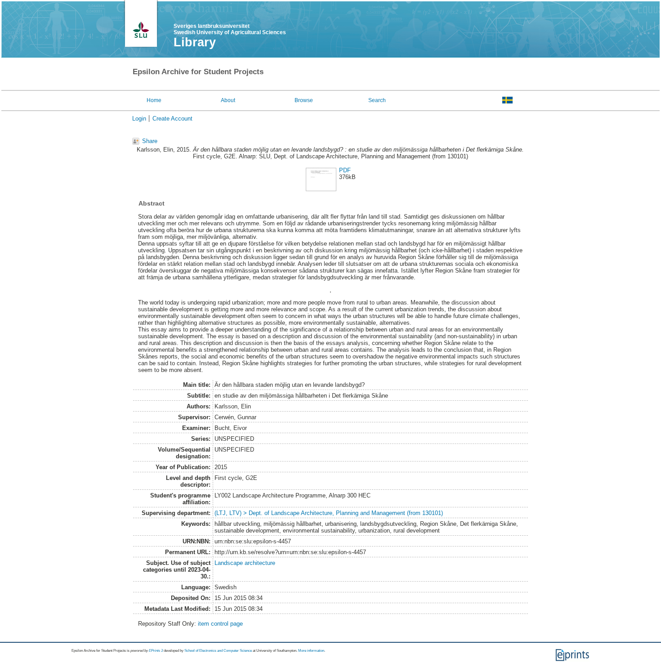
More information (311, 651)
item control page (220, 623)
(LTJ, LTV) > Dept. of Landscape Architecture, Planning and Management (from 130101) (328, 513)
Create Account (172, 118)
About (228, 100)
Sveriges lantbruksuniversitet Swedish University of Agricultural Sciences (230, 29)
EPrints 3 (156, 651)
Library (195, 42)
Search (377, 100)
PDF (345, 170)
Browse (304, 100)
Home (154, 100)
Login (139, 118)
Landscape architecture (244, 563)
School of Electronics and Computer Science (218, 651)
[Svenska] (507, 100)
